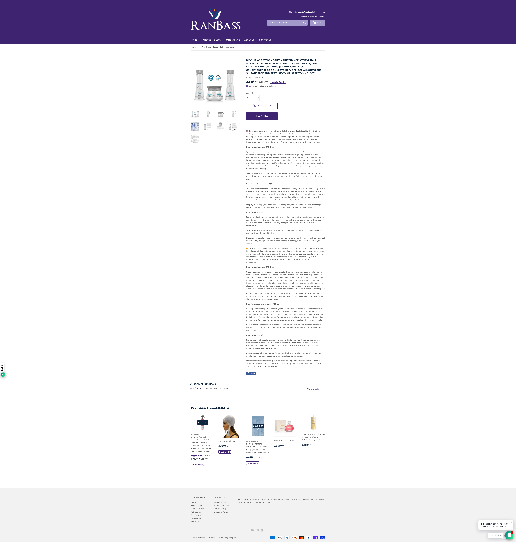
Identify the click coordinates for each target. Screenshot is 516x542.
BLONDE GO (196, 518)
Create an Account (317, 16)
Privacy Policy (220, 502)
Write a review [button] (313, 389)
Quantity (250, 93)
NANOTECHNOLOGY (211, 40)
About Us (195, 521)
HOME (194, 40)
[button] (196, 456)
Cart (319, 22)
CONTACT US (265, 40)
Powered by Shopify (227, 537)
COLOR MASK (197, 515)
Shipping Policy (221, 512)
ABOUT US (249, 40)
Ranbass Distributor (206, 537)
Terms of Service (221, 505)
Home (193, 47)
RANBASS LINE (232, 40)
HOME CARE (196, 505)
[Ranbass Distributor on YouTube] (262, 530)
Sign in (304, 16)
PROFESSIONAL (198, 509)
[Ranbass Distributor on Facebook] (252, 530)
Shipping (250, 86)
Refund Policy (220, 509)
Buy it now (262, 116)
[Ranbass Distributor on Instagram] (257, 530)
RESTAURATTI (197, 512)
